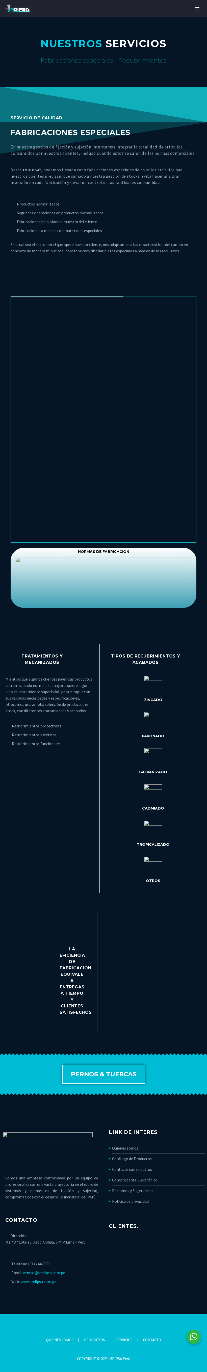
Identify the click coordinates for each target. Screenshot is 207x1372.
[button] (103, 1074)
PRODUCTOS (94, 1340)
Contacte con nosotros (132, 1169)
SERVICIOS (124, 1340)
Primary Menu (197, 9)
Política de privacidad (130, 1201)
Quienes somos (125, 1148)
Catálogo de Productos (132, 1158)
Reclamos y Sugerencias (132, 1190)
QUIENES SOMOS (59, 1340)
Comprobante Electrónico (135, 1179)
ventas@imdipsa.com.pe (44, 1272)
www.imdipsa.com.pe (38, 1281)
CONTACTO (152, 1340)
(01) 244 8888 (39, 1263)
